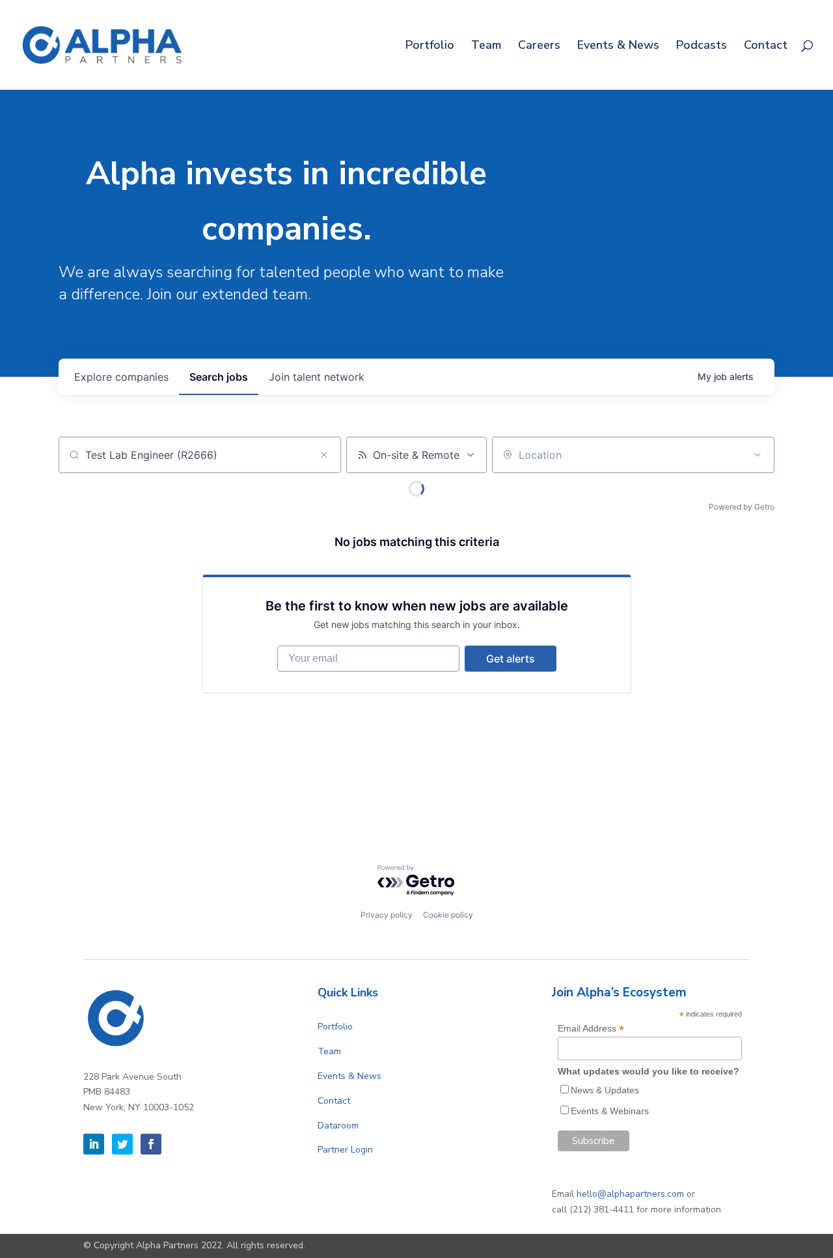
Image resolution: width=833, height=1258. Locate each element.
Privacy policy (387, 915)
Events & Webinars (610, 1111)
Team (486, 46)
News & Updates (605, 1090)
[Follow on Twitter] (122, 1144)
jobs (218, 376)
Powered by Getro (741, 507)
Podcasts (701, 46)
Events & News (618, 46)
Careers (539, 46)
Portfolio (429, 46)
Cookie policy (448, 915)
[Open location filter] (757, 455)
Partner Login (345, 1149)
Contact (765, 46)
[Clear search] (324, 455)
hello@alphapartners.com (630, 1194)
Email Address (591, 1028)
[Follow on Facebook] (151, 1144)
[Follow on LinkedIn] (93, 1144)
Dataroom (338, 1125)
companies (121, 376)
